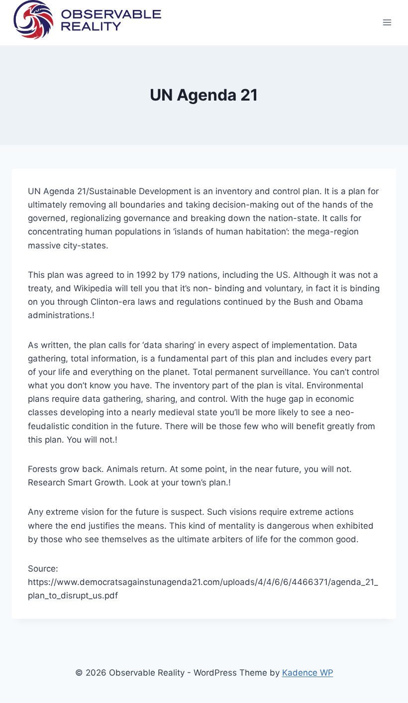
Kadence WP (307, 673)
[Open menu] (387, 22)
